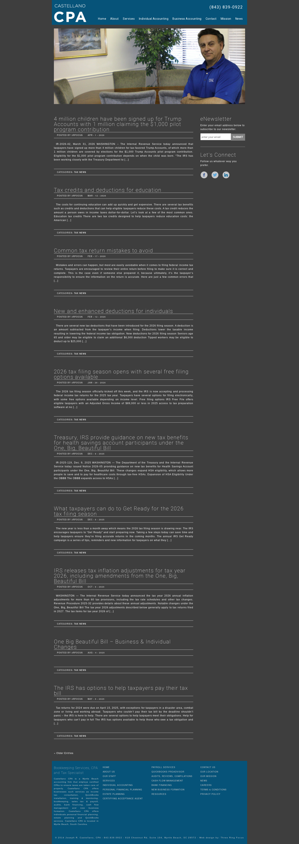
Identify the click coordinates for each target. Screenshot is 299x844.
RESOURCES (159, 794)
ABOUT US (109, 771)
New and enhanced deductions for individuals (113, 311)
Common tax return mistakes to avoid (103, 250)
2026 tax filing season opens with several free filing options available (121, 374)
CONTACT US (207, 767)
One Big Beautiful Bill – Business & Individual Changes (112, 644)
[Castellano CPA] (70, 13)
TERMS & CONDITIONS (213, 789)
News (239, 18)
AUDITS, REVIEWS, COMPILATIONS (172, 776)
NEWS (203, 780)
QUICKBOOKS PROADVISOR (168, 771)
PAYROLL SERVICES (163, 767)
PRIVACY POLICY (210, 794)
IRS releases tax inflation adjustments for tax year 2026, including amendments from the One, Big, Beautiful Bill (120, 575)
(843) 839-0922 (226, 7)
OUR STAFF (109, 776)
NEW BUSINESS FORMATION (168, 789)
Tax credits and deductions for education (108, 190)
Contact (211, 18)
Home (102, 18)
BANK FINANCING (162, 785)
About (114, 18)
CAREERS (206, 785)
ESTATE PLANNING (114, 794)
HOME (106, 767)
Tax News (80, 172)
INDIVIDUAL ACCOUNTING (118, 785)
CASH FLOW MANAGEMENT (167, 780)
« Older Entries (63, 753)
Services (129, 18)
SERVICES (109, 780)
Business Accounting (187, 18)
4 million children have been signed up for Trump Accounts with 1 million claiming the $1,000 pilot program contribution (118, 124)
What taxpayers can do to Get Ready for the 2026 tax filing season (119, 511)
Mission (226, 18)
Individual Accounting (154, 18)
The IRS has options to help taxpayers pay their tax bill (121, 690)
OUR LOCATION (209, 771)
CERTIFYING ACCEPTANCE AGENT (123, 798)
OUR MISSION (208, 776)
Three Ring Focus (232, 837)
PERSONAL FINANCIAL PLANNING (122, 789)
